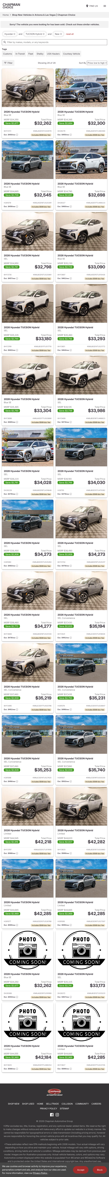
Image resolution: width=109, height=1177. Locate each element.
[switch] (104, 6)
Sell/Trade (52, 1103)
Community (82, 1103)
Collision (67, 1103)
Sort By (82, 63)
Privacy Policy (48, 1108)
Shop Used (28, 1103)
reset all (70, 34)
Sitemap (64, 1108)
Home (6, 15)
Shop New (13, 1103)
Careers (96, 1103)
